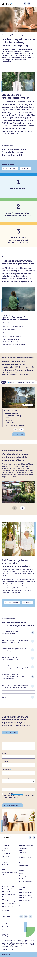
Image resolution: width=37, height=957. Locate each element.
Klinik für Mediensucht (25, 898)
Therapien (4, 869)
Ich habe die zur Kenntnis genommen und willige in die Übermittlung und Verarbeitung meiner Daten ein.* (19, 795)
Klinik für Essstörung (25, 895)
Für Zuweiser (5, 848)
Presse (21, 873)
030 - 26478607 (7, 584)
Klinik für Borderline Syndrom (7, 907)
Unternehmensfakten (25, 881)
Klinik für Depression (7, 889)
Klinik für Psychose (24, 900)
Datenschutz (5, 924)
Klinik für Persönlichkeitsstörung (8, 900)
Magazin (21, 870)
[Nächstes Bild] (22, 508)
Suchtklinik (22, 887)
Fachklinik (11, 382)
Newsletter (22, 868)
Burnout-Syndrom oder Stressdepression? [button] (10, 632)
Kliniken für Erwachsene (26, 845)
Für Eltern (4, 851)
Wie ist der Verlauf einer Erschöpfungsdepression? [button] (11, 658)
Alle (4, 382)
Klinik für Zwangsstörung (9, 897)
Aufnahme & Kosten (25, 857)
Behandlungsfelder (10, 35)
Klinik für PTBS (23, 903)
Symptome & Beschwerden (9, 872)
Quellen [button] (4, 697)
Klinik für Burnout (6, 891)
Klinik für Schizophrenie (26, 906)
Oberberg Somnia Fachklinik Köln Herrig (12, 414)
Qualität (4, 929)
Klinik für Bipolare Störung (9, 903)
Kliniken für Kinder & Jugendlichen (25, 851)
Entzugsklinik (5, 910)
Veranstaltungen (24, 865)
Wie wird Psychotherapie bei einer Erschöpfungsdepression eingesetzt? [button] (15, 667)
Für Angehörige (6, 853)
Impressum (5, 926)
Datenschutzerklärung (17, 794)
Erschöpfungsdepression (23, 35)
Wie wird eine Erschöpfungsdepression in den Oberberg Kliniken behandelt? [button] (15, 686)
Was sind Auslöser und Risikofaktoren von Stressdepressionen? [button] (15, 641)
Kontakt (23, 426)
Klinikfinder (22, 855)
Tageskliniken (23, 848)
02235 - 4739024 (11, 426)
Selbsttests (5, 875)
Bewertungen (23, 876)
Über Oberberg (6, 856)
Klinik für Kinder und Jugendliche (26, 382)
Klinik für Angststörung (8, 894)
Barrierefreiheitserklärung (9, 932)
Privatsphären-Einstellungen (6, 935)
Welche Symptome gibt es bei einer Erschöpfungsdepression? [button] (14, 650)
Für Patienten (5, 845)
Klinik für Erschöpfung (25, 892)
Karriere (21, 878)
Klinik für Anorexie (24, 890)
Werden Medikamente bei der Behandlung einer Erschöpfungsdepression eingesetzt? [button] (14, 676)
